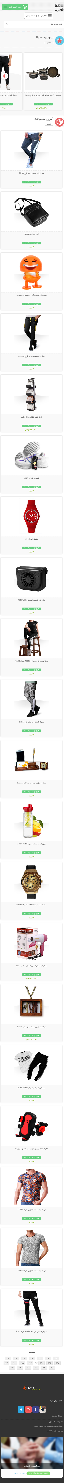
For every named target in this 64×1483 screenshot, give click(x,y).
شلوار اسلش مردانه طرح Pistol (31, 722)
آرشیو (49, 43)
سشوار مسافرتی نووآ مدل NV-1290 (31, 966)
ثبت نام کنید (19, 1473)
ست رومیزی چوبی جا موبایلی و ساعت (31, 783)
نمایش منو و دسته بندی (36, 16)
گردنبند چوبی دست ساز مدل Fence (31, 1027)
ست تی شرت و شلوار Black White (31, 1088)
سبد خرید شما (15, 7)
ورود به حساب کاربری (38, 1473)
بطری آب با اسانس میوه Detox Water (31, 844)
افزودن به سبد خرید (43, 104)
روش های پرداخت (55, 1431)
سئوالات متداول (56, 1421)
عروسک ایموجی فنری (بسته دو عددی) (32, 295)
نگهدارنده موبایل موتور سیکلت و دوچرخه (31, 1149)
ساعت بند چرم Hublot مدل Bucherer (31, 905)
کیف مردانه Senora (31, 234)
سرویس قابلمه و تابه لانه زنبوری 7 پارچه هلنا (43, 95)
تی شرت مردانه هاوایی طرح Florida (31, 1271)
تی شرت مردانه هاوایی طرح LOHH (31, 1210)
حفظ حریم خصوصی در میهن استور (48, 1426)
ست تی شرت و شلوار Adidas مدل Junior (31, 661)
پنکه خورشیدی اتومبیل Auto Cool (31, 600)
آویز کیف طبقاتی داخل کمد (31, 417)
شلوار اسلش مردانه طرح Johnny (31, 356)
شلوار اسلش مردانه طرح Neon (31, 173)
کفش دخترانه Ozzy (31, 478)
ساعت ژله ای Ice (31, 539)
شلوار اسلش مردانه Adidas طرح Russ (31, 1332)
